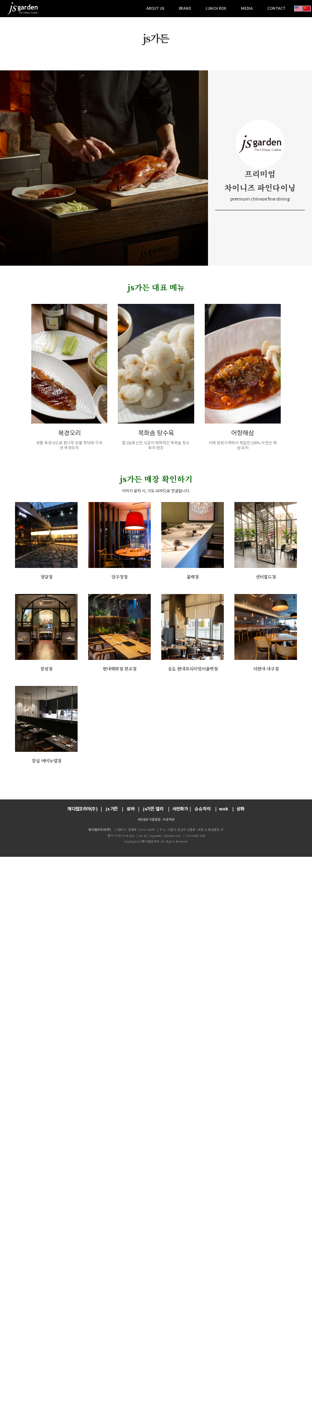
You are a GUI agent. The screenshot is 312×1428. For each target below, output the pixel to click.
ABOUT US (155, 9)
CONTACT (276, 9)
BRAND (185, 9)
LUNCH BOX (216, 9)
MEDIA (247, 9)
